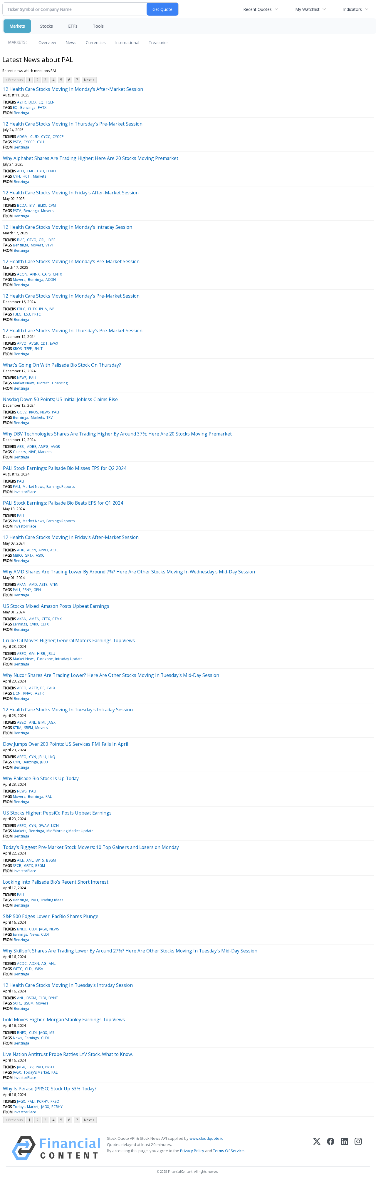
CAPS (46, 274)
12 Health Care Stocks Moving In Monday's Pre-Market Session (71, 261)
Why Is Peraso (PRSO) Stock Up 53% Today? (50, 1088)
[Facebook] (331, 1148)
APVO (21, 343)
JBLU (51, 653)
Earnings (20, 624)
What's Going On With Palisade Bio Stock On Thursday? (62, 365)
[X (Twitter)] (317, 1148)
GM (32, 653)
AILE (20, 860)
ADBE (31, 446)
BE (42, 687)
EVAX (54, 343)
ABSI (20, 446)
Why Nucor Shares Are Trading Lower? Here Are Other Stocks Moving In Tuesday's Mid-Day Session (111, 675)
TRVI (49, 417)
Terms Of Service (228, 1150)
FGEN (50, 102)
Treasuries (159, 42)
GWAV (43, 825)
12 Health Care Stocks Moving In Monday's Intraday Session (67, 227)
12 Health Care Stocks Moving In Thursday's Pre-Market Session (72, 124)
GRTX (29, 555)
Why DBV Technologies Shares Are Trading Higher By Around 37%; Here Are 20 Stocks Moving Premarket (117, 434)
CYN (32, 756)
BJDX (32, 102)
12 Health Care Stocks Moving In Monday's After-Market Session (73, 89)
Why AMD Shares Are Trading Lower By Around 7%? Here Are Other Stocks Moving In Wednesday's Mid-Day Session (129, 571)
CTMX (57, 618)
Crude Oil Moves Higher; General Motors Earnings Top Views (69, 640)
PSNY (27, 589)
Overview (47, 42)
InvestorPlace (25, 491)
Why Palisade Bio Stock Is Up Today (41, 778)
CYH (40, 141)
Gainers (19, 451)
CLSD (34, 136)
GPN (37, 589)
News (71, 42)
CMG (31, 170)
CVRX (34, 624)
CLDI (33, 929)
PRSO (49, 1066)
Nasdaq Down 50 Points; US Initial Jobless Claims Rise (60, 399)
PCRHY (42, 1101)
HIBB (41, 653)
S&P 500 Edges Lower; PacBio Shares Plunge (50, 916)
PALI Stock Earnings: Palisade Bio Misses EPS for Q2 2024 (64, 468)
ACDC (22, 963)
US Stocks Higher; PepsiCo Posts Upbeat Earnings (57, 813)
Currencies (96, 42)
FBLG (21, 308)
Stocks (46, 26)
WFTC (17, 968)
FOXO (51, 170)
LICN (17, 693)
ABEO (21, 653)
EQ (41, 102)
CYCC (45, 136)
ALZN (31, 550)
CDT (44, 343)
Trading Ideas (51, 899)
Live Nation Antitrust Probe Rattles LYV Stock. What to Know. (68, 1054)
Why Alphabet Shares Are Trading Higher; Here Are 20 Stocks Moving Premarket (90, 158)
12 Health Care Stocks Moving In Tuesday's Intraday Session (68, 709)
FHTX (42, 107)
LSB (27, 314)
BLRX (42, 205)
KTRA (17, 727)
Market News (23, 383)
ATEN (54, 584)
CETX (46, 618)
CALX (51, 687)
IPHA (43, 308)
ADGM (22, 136)
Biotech (43, 383)
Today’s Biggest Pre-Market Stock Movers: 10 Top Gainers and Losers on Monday (91, 847)
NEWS (21, 377)
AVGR (33, 343)
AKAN (21, 584)
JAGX (52, 722)
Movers (47, 210)
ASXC (54, 550)
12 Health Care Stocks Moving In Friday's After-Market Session (71, 192)
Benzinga (28, 107)
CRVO (31, 239)
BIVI (32, 205)
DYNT (53, 997)
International (127, 42)
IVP (51, 308)
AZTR (21, 102)
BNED (21, 929)
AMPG (43, 446)
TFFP (28, 348)
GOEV (21, 412)
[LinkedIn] (344, 1148)
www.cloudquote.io (206, 1138)
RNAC (28, 693)
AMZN (34, 618)
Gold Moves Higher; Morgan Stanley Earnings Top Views (64, 1019)
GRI (41, 239)
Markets (17, 26)
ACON (22, 274)
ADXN (34, 963)
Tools (98, 26)
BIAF (20, 239)
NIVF (32, 451)
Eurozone (45, 658)
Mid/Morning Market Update (69, 830)
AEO (20, 170)
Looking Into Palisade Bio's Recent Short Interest (55, 882)
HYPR (51, 239)
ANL (32, 722)
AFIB (20, 550)
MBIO (17, 555)
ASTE (43, 584)
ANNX (35, 274)
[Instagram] (358, 1148)
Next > (89, 79)
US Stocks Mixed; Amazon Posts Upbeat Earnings (56, 606)
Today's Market (36, 1072)
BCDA (22, 205)
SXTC (17, 1003)
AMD (33, 584)
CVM (52, 205)
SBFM (28, 727)
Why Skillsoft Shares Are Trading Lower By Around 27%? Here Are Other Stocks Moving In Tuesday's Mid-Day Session (130, 950)
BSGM (51, 860)
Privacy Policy (192, 1150)
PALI (32, 377)
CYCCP (58, 136)
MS (51, 1032)
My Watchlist (307, 9)
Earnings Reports (60, 486)
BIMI (41, 722)
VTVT (50, 245)
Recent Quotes (257, 9)
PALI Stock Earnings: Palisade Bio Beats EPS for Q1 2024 (63, 503)
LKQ (51, 756)
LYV (30, 1066)
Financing (60, 383)
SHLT (38, 348)
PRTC (36, 314)
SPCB (17, 865)
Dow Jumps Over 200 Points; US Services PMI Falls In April (65, 744)
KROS (17, 348)
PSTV (17, 141)
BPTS (40, 860)
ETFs (73, 26)
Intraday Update (69, 658)
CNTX (57, 274)
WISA (39, 968)
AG (43, 963)
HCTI (27, 176)
